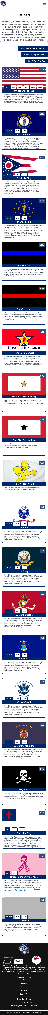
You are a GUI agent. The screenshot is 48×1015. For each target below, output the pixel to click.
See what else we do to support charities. (22, 889)
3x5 (13, 87)
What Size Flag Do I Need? (34, 55)
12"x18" (9, 131)
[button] (45, 5)
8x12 (40, 87)
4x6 (19, 87)
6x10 (33, 87)
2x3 (7, 87)
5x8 (26, 87)
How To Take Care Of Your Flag (33, 48)
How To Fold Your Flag (36, 61)
